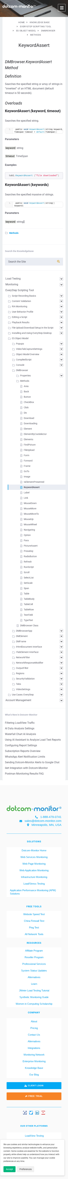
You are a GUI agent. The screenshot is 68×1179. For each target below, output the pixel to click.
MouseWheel (30, 524)
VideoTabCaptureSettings (29, 349)
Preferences (25, 1169)
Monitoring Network (34, 1054)
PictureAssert (31, 545)
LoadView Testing (34, 1135)
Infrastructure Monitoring (34, 877)
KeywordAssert (32, 487)
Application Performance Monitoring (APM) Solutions (33, 892)
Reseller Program (34, 957)
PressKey (28, 551)
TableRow (29, 609)
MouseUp (29, 519)
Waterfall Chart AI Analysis (20, 734)
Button (27, 396)
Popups (20, 343)
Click (26, 407)
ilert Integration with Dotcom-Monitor (26, 768)
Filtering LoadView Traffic (20, 722)
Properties (25, 375)
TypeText (28, 620)
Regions (20, 673)
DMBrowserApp (24, 630)
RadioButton (30, 556)
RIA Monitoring (19, 306)
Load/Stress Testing (34, 883)
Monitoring (11, 284)
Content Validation (21, 301)
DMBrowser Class (29, 625)
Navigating (29, 529)
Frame (27, 466)
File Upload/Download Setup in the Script (32, 327)
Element (28, 428)
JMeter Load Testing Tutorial (34, 990)
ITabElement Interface (27, 652)
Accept (9, 1169)
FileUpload (29, 450)
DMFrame (21, 641)
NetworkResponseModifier (29, 662)
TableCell (28, 604)
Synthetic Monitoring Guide (34, 997)
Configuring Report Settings (21, 745)
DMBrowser (22, 370)
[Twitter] (31, 1113)
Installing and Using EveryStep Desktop (32, 333)
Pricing (34, 1028)
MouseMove (30, 508)
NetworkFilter (23, 657)
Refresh (28, 561)
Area (26, 386)
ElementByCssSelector (35, 434)
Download (29, 418)
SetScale (28, 583)
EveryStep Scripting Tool (19, 290)
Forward (28, 460)
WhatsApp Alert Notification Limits (25, 756)
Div (25, 412)
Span (26, 588)
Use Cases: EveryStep (23, 694)
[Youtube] (43, 1113)
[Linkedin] (37, 1113)
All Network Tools (34, 934)
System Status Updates (34, 970)
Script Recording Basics (24, 295)
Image (27, 476)
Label (26, 492)
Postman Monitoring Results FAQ (24, 773)
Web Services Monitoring (34, 857)
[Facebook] (25, 1113)
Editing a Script (19, 317)
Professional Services (34, 963)
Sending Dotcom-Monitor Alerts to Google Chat (32, 762)
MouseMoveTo (31, 513)
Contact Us (34, 1034)
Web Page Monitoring (34, 863)
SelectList (29, 577)
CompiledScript (24, 359)
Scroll (26, 572)
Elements (28, 439)
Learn (34, 983)
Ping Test (34, 927)
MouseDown (30, 503)
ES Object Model (20, 338)
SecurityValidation (25, 678)
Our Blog (34, 1074)
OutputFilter (22, 668)
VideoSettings (23, 689)
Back (26, 391)
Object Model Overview (27, 354)
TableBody (29, 599)
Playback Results (20, 322)
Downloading (30, 423)
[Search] (58, 261)
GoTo (26, 471)
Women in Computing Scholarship (34, 1003)
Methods (13, 233)
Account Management (18, 700)
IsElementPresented (34, 482)
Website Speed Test (34, 914)
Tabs (18, 684)
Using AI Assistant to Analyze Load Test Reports (33, 739)
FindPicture (29, 444)
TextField (28, 615)
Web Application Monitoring (34, 870)
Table (26, 593)
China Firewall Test (34, 920)
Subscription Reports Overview (22, 751)
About (34, 1021)
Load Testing (13, 278)
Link (26, 498)
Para (26, 540)
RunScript (29, 567)
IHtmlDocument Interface (29, 646)
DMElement (22, 636)
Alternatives (34, 977)
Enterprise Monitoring (34, 1061)
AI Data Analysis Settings (19, 728)
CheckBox (29, 402)
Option (27, 535)
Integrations (34, 1048)
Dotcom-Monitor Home (34, 850)
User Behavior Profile (22, 311)
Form (26, 455)
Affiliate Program (34, 950)
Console (20, 365)
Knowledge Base (34, 1068)
